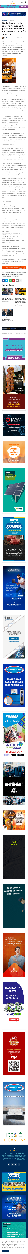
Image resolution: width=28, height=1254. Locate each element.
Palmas (21, 274)
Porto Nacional (15, 276)
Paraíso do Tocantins (6, 276)
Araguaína (11, 20)
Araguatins (13, 272)
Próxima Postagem (21, 333)
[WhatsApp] (10, 280)
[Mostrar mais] (20, 280)
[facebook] (9, 1164)
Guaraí (3, 274)
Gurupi (7, 274)
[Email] (17, 280)
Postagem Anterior (7, 333)
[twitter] (12, 1164)
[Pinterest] (13, 280)
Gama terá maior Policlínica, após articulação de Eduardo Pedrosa (7, 320)
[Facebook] (3, 280)
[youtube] (15, 1164)
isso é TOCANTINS (14, 274)
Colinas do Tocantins (21, 272)
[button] (2, 2)
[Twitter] (6, 280)
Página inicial (5, 20)
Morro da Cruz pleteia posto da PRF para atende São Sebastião (7, 298)
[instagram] (19, 1164)
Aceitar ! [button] (5, 1251)
